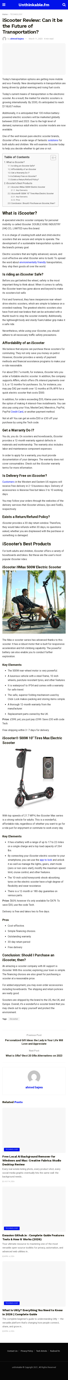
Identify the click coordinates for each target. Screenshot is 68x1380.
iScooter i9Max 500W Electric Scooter (28, 187)
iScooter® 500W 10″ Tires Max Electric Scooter (32, 193)
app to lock (46, 859)
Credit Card (17, 411)
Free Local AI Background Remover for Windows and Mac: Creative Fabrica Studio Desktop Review (31, 1160)
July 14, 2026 (9, 1181)
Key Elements (21, 190)
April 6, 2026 (9, 1256)
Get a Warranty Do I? (20, 173)
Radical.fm (55, 1351)
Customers (8, 481)
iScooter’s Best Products (19, 183)
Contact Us (12, 1351)
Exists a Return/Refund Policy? (25, 179)
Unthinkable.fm (34, 5)
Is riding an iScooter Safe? (23, 166)
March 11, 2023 (36, 39)
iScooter (14, 1019)
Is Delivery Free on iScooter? (24, 176)
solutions (53, 140)
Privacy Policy (27, 1351)
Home (5, 14)
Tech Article (41, 1351)
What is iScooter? (15, 162)
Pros (18, 200)
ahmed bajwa (17, 39)
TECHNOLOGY (16, 14)
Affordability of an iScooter (23, 169)
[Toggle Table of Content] (51, 157)
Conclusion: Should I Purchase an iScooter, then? (33, 203)
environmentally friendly (32, 262)
